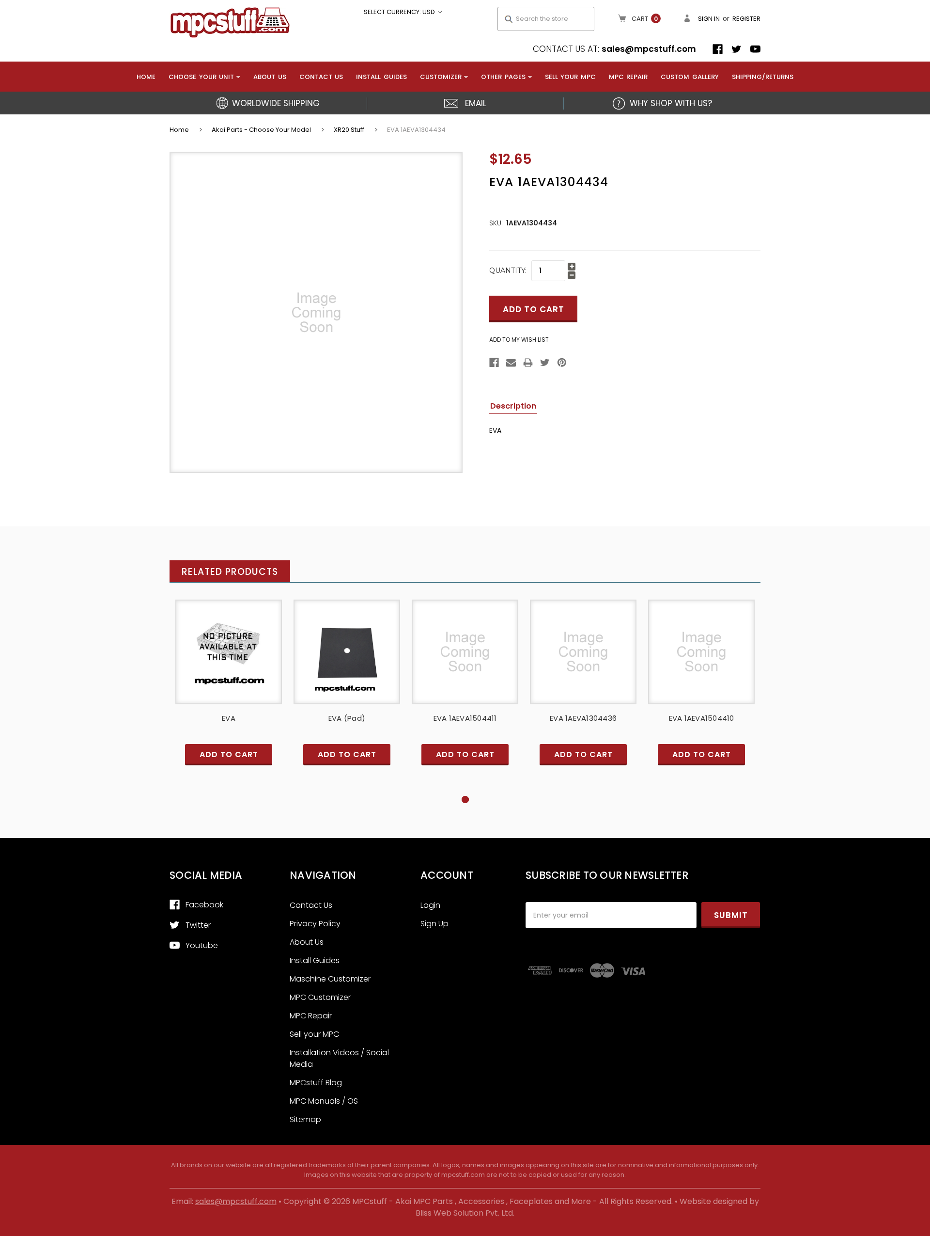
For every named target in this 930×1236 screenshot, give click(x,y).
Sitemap (305, 1119)
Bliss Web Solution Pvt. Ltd (464, 1213)
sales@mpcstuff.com (649, 49)
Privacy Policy (315, 923)
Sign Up (434, 923)
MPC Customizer (320, 997)
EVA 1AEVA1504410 (701, 718)
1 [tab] (465, 799)
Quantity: (508, 270)
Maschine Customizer (330, 978)
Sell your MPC (570, 76)
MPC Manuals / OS (324, 1101)
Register (746, 18)
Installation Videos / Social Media (339, 1058)
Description (513, 406)
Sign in (709, 18)
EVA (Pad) (346, 718)
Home (146, 76)
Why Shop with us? (671, 103)
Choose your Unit (201, 76)
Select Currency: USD (400, 11)
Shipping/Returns (762, 76)
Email (475, 103)
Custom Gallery (690, 76)
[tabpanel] (229, 697)
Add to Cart (229, 660)
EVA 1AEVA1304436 (583, 718)
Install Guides (381, 76)
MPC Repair (628, 76)
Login (430, 905)
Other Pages (503, 76)
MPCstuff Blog (316, 1082)
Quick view (229, 643)
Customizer (441, 76)
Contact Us (321, 76)
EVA (228, 718)
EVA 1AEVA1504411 (465, 718)
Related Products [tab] (230, 571)
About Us (269, 76)
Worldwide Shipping (276, 103)
